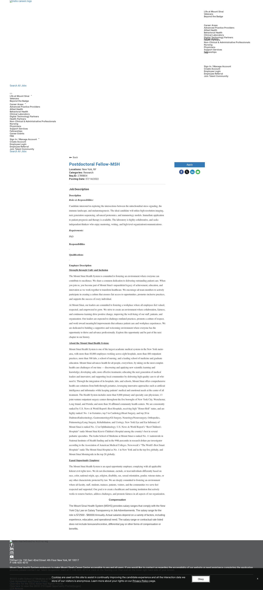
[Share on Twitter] (187, 172)
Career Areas (211, 25)
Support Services (213, 49)
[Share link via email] (198, 172)
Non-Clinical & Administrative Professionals (227, 42)
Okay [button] (201, 579)
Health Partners (18, 119)
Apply (190, 164)
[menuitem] (131, 98)
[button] (131, 95)
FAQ (206, 52)
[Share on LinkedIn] (192, 172)
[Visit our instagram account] (12, 553)
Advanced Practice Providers (219, 27)
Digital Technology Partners (218, 37)
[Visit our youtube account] (12, 557)
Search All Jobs (18, 85)
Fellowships (210, 52)
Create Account (212, 68)
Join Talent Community (216, 76)
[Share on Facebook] (181, 172)
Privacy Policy (141, 580)
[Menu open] (11, 93)
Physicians (209, 47)
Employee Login (212, 71)
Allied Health (210, 30)
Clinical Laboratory (214, 35)
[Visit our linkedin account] (12, 549)
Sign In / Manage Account (217, 66)
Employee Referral (213, 73)
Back (75, 157)
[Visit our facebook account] (12, 545)
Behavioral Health (213, 32)
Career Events (211, 39)
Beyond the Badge (213, 16)
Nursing (208, 44)
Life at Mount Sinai (214, 11)
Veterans (208, 14)
